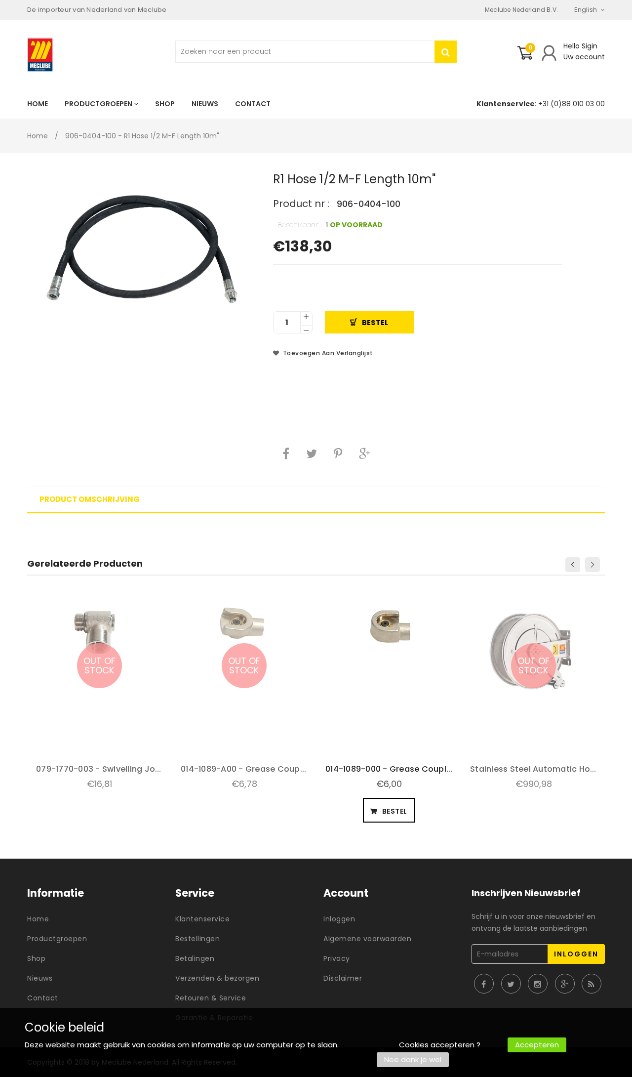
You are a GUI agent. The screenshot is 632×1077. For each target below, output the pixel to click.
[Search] (445, 52)
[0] (524, 57)
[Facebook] (285, 453)
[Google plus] (364, 453)
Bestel (375, 323)
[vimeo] (338, 453)
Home (37, 136)
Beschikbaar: (298, 225)
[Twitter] (311, 453)
